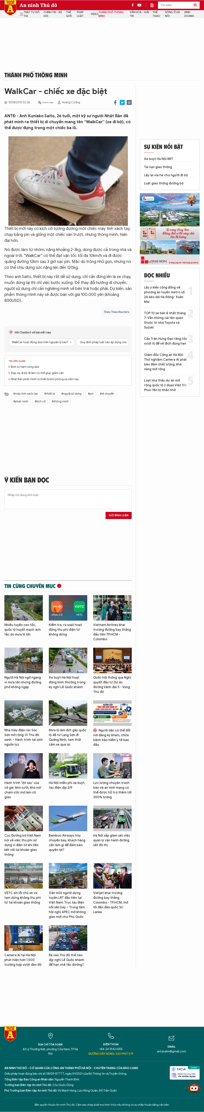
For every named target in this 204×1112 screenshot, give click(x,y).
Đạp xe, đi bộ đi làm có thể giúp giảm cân (37, 373)
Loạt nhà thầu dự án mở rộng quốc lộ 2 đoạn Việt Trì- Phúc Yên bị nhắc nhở (165, 385)
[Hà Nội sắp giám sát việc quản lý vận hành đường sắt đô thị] (112, 818)
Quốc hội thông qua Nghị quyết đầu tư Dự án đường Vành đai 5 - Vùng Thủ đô (112, 685)
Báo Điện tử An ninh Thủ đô (10, 7)
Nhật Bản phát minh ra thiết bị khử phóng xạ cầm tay (44, 379)
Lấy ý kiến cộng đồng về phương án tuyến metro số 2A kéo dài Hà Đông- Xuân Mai (164, 295)
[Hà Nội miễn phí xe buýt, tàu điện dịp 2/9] (68, 766)
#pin (91, 393)
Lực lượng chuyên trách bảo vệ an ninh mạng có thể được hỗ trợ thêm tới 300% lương (112, 790)
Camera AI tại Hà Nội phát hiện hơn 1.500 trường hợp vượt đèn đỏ (22, 960)
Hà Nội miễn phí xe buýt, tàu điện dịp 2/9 (67, 785)
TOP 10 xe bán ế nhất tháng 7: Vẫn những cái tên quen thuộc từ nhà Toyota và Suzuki (165, 320)
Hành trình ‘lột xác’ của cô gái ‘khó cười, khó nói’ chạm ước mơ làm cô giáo (23, 790)
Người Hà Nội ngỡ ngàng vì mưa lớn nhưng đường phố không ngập (22, 682)
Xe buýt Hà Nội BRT (158, 159)
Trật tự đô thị (32, 14)
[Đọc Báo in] (154, 5)
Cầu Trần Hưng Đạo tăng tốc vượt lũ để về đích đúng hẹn (165, 341)
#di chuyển (107, 393)
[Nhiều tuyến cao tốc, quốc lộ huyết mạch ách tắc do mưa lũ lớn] (23, 608)
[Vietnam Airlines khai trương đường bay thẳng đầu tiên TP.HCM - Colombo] (112, 608)
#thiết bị (49, 393)
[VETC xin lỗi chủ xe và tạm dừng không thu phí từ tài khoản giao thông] (23, 876)
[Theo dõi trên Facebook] (133, 5)
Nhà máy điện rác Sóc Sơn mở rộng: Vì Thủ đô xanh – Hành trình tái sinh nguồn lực (23, 737)
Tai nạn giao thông (158, 167)
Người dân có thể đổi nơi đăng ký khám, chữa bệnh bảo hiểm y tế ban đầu (111, 737)
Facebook (115, 102)
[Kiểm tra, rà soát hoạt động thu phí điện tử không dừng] (68, 608)
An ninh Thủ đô (38, 5)
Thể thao (156, 14)
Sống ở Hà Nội (172, 14)
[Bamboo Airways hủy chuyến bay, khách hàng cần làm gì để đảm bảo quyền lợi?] (68, 818)
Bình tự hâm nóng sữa (25, 367)
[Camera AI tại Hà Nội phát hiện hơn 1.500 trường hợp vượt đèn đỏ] (23, 938)
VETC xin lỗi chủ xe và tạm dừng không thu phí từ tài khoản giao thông (22, 898)
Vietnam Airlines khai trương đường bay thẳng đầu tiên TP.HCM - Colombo (112, 632)
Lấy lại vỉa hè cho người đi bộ (166, 175)
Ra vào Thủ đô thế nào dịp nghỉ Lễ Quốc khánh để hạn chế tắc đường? (66, 960)
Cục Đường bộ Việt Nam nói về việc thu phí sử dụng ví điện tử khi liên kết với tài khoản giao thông (22, 845)
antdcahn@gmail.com (171, 1051)
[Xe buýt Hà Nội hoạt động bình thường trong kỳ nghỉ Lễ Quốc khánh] (68, 660)
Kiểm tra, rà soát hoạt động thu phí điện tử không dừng (65, 629)
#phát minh (20, 401)
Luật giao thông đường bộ (163, 183)
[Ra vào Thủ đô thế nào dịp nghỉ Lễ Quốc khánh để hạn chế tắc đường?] (68, 938)
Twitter (122, 102)
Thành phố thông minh (111, 14)
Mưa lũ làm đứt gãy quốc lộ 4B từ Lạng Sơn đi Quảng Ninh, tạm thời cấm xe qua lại (67, 737)
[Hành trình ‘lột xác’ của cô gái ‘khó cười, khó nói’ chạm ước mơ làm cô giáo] (23, 766)
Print (129, 102)
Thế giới (69, 14)
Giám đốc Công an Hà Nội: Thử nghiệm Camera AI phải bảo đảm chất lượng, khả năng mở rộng (165, 362)
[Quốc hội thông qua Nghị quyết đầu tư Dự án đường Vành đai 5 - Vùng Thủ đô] (112, 660)
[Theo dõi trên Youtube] (139, 5)
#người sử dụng (71, 393)
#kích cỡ (40, 401)
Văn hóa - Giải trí (139, 14)
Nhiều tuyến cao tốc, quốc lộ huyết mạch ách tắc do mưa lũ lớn (22, 629)
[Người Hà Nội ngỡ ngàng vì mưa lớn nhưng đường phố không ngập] (23, 660)
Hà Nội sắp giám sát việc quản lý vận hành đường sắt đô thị (111, 840)
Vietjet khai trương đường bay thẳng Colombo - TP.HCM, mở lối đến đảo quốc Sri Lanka (110, 902)
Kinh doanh (189, 14)
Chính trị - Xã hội (53, 14)
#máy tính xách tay (25, 393)
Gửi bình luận (118, 515)
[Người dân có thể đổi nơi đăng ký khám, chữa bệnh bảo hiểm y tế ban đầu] (112, 713)
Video (94, 14)
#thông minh (60, 401)
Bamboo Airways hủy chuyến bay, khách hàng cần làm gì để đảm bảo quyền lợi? (67, 843)
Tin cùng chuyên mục (30, 586)
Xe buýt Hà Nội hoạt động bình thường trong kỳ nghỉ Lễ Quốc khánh (67, 682)
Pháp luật (80, 14)
